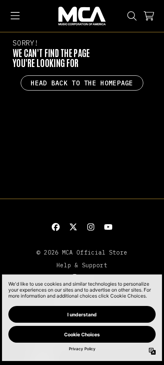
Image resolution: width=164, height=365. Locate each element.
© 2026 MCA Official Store (82, 252)
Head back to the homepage (82, 83)
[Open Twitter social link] (73, 227)
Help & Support (82, 265)
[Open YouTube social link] (108, 227)
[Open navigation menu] (15, 16)
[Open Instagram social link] (91, 227)
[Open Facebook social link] (55, 227)
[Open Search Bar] (131, 16)
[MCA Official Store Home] (82, 16)
